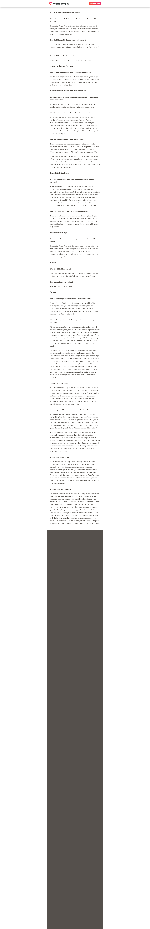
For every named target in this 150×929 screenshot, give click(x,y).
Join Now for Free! (95, 3)
